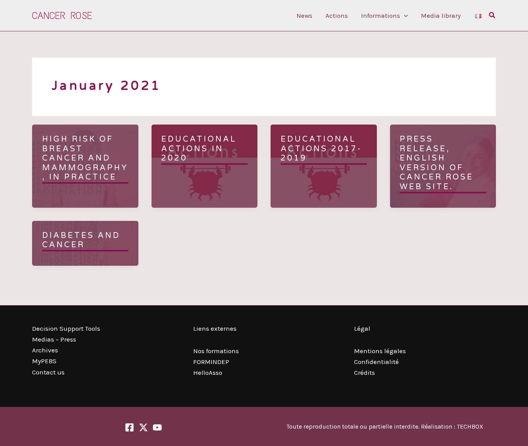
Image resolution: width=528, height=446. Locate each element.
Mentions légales (380, 351)
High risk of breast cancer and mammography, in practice (85, 158)
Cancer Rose (62, 15)
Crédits (364, 372)
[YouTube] (157, 427)
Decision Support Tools (66, 328)
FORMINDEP (211, 362)
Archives (45, 350)
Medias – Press (54, 339)
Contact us (48, 372)
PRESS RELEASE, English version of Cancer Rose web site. (436, 163)
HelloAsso (207, 372)
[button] (404, 15)
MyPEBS (44, 361)
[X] (143, 427)
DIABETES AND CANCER (81, 240)
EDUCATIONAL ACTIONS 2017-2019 (321, 149)
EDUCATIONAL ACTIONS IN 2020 (199, 149)
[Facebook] (129, 427)
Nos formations (216, 351)
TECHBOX (470, 426)
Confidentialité (376, 362)
